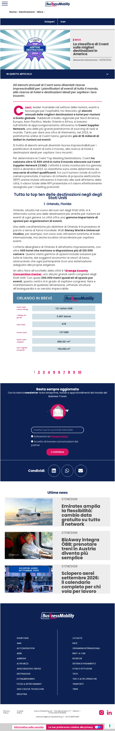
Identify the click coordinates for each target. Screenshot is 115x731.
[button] (107, 74)
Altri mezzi (22, 663)
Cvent (28, 107)
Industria (22, 694)
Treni (75, 689)
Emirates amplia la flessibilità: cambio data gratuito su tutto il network (81, 515)
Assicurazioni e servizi (29, 668)
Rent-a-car (78, 653)
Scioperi (49, 21)
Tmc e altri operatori (84, 678)
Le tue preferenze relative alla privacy (71, 727)
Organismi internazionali (86, 648)
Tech (75, 673)
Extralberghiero (26, 678)
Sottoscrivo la (51, 436)
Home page (23, 638)
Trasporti (78, 683)
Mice (40, 11)
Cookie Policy (20, 712)
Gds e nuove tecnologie (30, 689)
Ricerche (77, 658)
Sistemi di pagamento (84, 663)
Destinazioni (27, 11)
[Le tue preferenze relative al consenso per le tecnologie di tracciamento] (110, 726)
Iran (63, 21)
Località (77, 638)
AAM (19, 643)
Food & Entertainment (29, 683)
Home (13, 11)
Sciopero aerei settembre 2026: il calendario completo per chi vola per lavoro (81, 582)
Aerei (19, 653)
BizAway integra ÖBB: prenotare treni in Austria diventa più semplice (80, 548)
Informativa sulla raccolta (29, 727)
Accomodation (26, 648)
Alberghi (21, 658)
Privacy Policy (59, 436)
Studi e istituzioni (82, 668)
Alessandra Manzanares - (86, 59)
